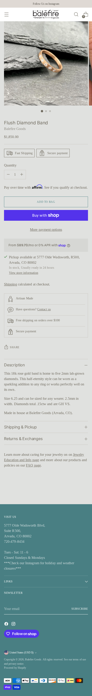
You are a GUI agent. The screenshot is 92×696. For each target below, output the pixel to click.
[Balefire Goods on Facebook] (6, 625)
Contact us (44, 309)
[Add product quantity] (22, 174)
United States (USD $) (21, 652)
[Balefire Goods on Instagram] (14, 625)
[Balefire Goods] (46, 14)
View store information (23, 273)
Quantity (10, 165)
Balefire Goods (15, 129)
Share (14, 347)
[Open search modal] (76, 14)
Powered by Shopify (15, 667)
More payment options (46, 229)
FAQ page (33, 465)
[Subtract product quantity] (8, 174)
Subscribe (79, 608)
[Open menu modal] (6, 14)
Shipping (10, 284)
